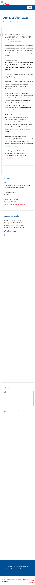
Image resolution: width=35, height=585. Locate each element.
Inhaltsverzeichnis (23, 569)
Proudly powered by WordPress (11, 579)
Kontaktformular (11, 569)
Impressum (10, 566)
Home (5, 22)
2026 (10, 22)
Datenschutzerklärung (21, 566)
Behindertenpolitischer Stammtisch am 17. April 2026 (18, 35)
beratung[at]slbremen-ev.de (17, 204)
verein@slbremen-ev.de (12, 158)
